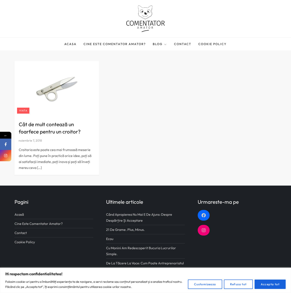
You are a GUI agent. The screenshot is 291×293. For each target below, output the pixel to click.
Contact (182, 44)
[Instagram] (5, 155)
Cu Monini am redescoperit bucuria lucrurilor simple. (141, 251)
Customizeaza (205, 284)
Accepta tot (270, 284)
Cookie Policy (212, 44)
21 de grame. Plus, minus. (125, 229)
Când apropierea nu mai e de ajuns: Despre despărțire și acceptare (139, 217)
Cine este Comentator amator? (115, 44)
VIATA (23, 110)
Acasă (19, 214)
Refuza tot (238, 284)
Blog (158, 44)
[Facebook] (5, 144)
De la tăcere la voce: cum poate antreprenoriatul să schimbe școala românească (145, 266)
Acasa (70, 44)
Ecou (109, 239)
